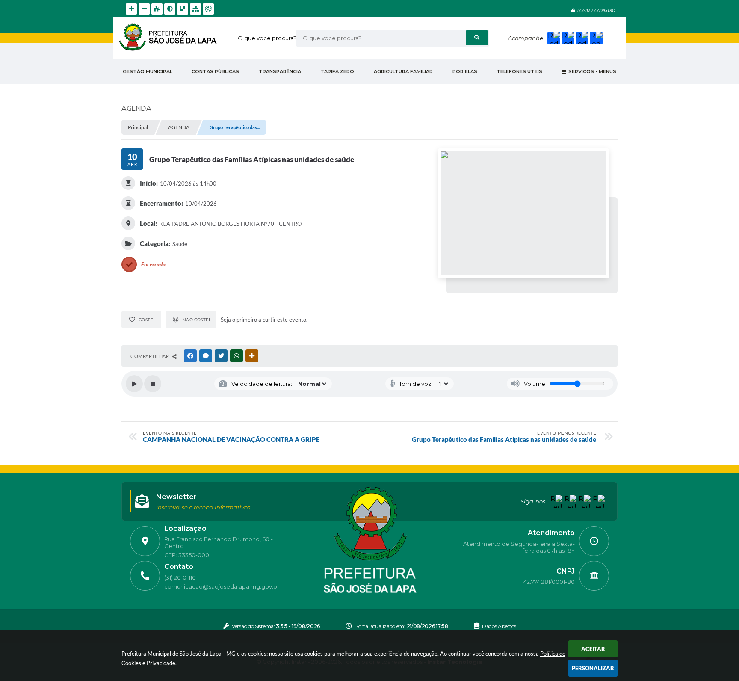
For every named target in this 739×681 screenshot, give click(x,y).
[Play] (134, 383)
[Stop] (152, 383)
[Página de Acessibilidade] (208, 9)
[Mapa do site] (195, 9)
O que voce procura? (267, 38)
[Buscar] (477, 37)
